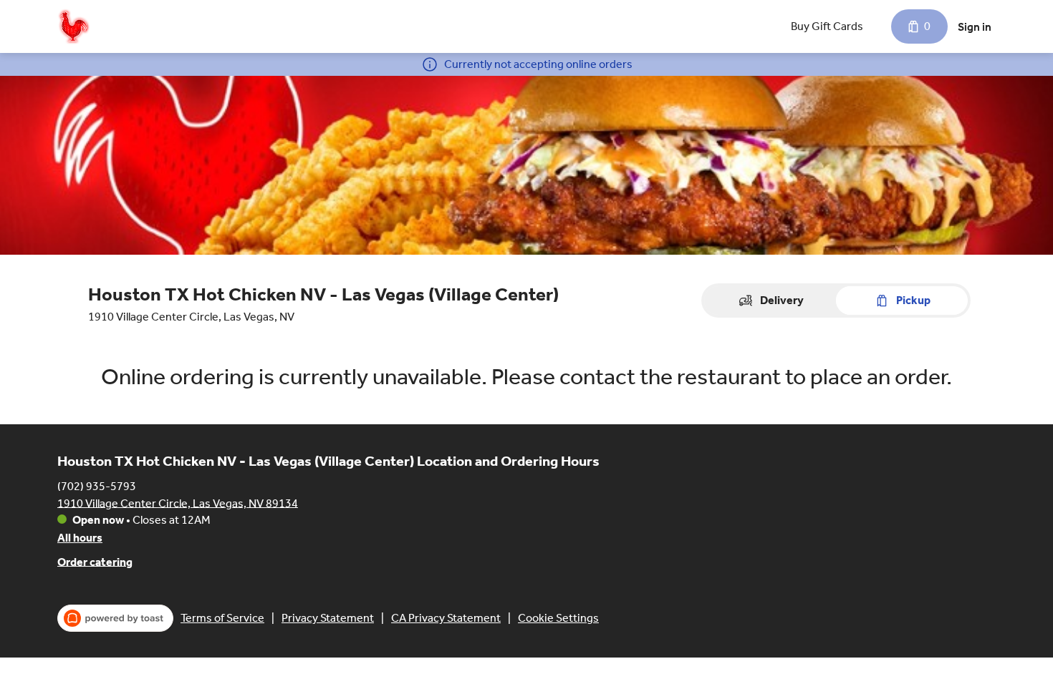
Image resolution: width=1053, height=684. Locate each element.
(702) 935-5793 (96, 485)
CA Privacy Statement (446, 618)
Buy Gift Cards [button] (827, 26)
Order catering (95, 561)
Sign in (974, 27)
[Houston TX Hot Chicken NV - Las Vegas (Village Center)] (73, 26)
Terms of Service (222, 618)
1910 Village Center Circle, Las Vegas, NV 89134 (177, 502)
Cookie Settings (558, 618)
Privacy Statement (328, 618)
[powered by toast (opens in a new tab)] (115, 618)
